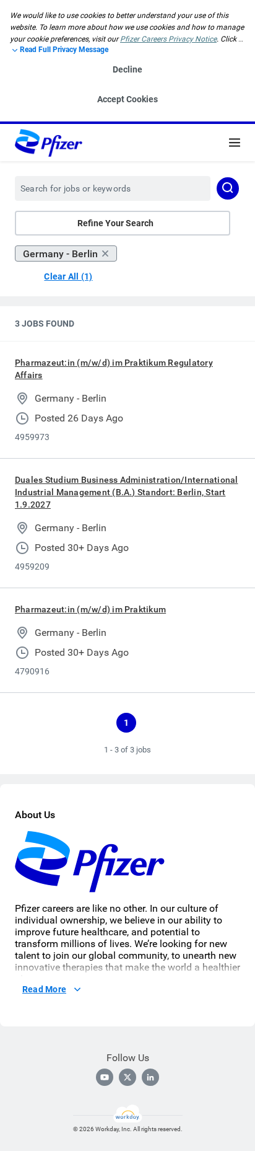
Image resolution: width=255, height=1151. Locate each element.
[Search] (227, 188)
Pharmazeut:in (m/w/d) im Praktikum (90, 609)
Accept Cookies (127, 99)
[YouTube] (104, 1077)
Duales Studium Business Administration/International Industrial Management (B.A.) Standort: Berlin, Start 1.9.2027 (126, 492)
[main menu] (234, 142)
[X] (127, 1077)
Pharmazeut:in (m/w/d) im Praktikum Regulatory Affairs (114, 369)
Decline (127, 69)
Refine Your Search (115, 223)
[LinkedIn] (150, 1077)
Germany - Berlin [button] (60, 254)
